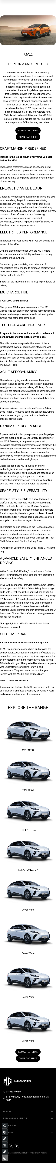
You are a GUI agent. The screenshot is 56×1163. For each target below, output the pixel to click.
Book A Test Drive (28, 130)
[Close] (5, 1158)
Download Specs (28, 137)
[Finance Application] (5, 1132)
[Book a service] (5, 1139)
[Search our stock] (5, 1145)
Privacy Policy (40, 1153)
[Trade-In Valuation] (5, 1126)
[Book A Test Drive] (5, 1152)
